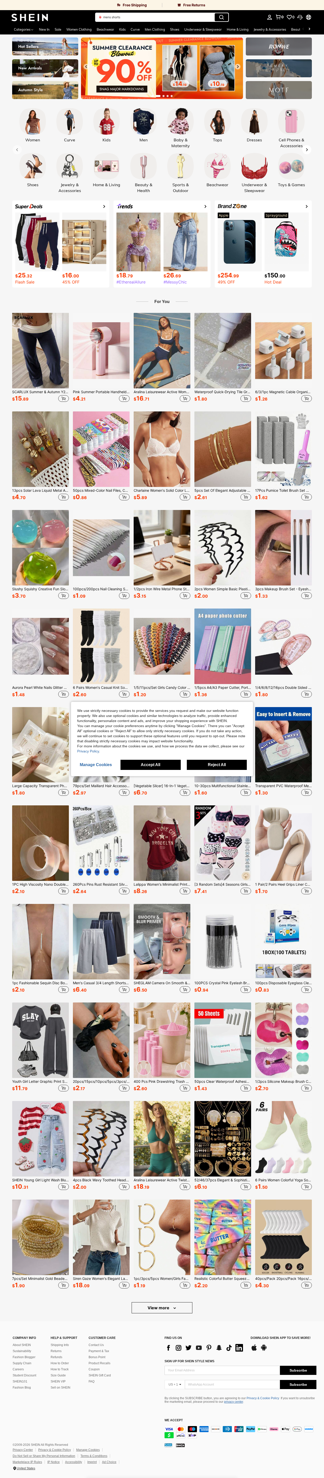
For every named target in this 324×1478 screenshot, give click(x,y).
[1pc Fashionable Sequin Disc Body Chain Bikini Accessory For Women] (40, 941)
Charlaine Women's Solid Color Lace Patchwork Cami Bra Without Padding (162, 490)
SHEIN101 (20, 1381)
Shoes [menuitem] (174, 29)
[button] (300, 17)
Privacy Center (23, 1450)
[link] (81, 5)
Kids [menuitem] (122, 29)
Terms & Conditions (93, 1456)
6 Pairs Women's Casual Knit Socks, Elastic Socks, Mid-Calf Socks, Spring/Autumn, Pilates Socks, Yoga (101, 688)
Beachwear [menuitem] (105, 29)
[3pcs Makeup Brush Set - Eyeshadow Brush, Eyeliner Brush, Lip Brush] (283, 547)
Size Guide (58, 1375)
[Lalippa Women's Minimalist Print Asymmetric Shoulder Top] (162, 843)
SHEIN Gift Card (100, 1375)
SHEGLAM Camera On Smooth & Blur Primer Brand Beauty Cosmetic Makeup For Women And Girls (162, 983)
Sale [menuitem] (58, 29)
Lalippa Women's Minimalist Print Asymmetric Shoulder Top (162, 884)
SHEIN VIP (58, 1381)
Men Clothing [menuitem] (155, 29)
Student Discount (24, 1375)
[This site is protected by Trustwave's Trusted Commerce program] (168, 1445)
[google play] (263, 1350)
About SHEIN (22, 1345)
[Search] (221, 17)
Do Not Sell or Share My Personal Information (44, 1456)
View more (159, 1307)
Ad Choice (109, 1462)
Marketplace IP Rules (27, 1462)
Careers (18, 1369)
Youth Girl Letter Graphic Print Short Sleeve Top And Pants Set (40, 1081)
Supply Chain (22, 1363)
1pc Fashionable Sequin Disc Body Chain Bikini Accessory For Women (40, 983)
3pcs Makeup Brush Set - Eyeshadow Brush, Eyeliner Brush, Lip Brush (283, 589)
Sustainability (22, 1351)
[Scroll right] (309, 29)
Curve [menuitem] (135, 29)
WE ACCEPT (174, 1420)
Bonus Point (97, 1357)
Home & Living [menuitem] (238, 29)
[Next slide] (238, 67)
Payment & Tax (99, 1351)
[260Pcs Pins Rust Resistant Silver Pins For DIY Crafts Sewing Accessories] (101, 843)
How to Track (60, 1369)
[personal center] (270, 17)
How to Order (60, 1363)
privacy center (233, 1402)
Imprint (92, 1462)
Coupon (94, 1369)
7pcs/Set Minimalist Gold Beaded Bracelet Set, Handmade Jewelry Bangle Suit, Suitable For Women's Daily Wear (40, 1279)
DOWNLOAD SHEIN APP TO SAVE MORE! (281, 1338)
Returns (56, 1351)
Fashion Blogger (24, 1357)
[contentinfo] (240, 1432)
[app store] (254, 1350)
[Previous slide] (86, 67)
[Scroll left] (303, 29)
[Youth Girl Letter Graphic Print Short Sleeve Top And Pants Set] (40, 1040)
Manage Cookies (88, 1450)
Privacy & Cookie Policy (263, 1398)
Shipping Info (60, 1345)
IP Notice (53, 1462)
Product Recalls (99, 1363)
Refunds (56, 1357)
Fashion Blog (22, 1387)
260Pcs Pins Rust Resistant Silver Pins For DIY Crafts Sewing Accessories (101, 884)
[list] (205, 1348)
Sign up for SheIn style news (189, 1361)
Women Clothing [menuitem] (79, 29)
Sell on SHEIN (60, 1387)
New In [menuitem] (44, 29)
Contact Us (96, 1345)
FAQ (91, 1381)
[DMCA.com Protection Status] (180, 1445)
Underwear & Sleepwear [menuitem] (203, 29)
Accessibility (73, 1462)
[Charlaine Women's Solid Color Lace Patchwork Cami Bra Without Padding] (162, 449)
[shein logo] (29, 17)
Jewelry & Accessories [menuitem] (270, 29)
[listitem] (40, 358)
